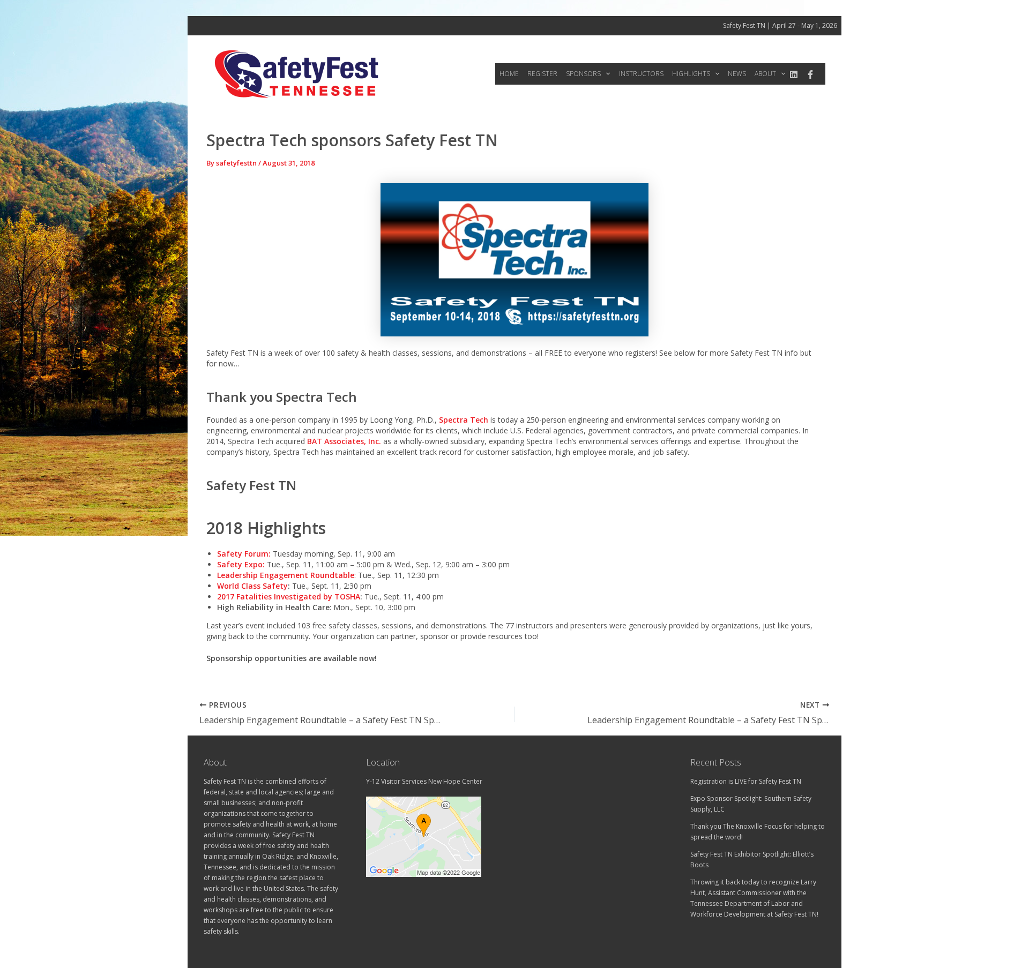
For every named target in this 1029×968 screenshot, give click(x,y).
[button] (605, 74)
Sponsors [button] (583, 73)
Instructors (641, 73)
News (737, 73)
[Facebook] (810, 74)
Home (509, 73)
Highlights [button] (691, 73)
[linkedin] (793, 74)
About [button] (765, 73)
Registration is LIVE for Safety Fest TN (745, 781)
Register (542, 73)
